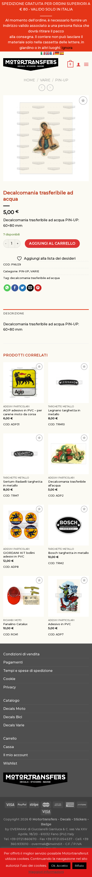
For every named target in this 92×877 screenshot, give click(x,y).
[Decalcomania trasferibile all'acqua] (68, 453)
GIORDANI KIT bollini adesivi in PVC (19, 554)
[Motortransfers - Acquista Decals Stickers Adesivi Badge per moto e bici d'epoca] (32, 64)
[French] (52, 53)
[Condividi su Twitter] (22, 288)
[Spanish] (61, 53)
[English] (47, 53)
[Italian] (43, 53)
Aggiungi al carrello (52, 243)
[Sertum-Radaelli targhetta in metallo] (23, 453)
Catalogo (11, 700)
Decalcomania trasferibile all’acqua (67, 483)
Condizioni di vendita (21, 654)
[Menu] (86, 64)
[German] (57, 53)
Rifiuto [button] (79, 865)
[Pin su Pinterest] (38, 288)
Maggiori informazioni (46, 872)
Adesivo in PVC (59, 624)
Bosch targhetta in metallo (68, 552)
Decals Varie (13, 725)
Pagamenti (13, 662)
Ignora (67, 48)
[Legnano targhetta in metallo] (68, 382)
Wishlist (10, 763)
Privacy (9, 687)
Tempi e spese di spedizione (28, 671)
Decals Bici (12, 717)
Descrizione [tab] (13, 313)
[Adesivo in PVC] (68, 596)
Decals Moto (14, 709)
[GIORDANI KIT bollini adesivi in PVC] (23, 525)
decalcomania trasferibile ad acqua (35, 278)
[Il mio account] (78, 64)
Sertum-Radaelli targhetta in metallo (22, 483)
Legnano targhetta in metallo (64, 412)
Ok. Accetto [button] (59, 865)
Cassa (8, 747)
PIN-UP (61, 80)
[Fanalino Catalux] (23, 596)
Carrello (10, 738)
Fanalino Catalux (15, 624)
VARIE (45, 80)
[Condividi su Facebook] (14, 288)
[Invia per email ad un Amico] (30, 288)
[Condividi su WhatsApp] (7, 288)
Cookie (9, 679)
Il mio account (15, 755)
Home (29, 80)
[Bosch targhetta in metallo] (68, 525)
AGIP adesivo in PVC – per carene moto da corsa (22, 412)
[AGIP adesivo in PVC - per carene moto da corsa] (23, 382)
